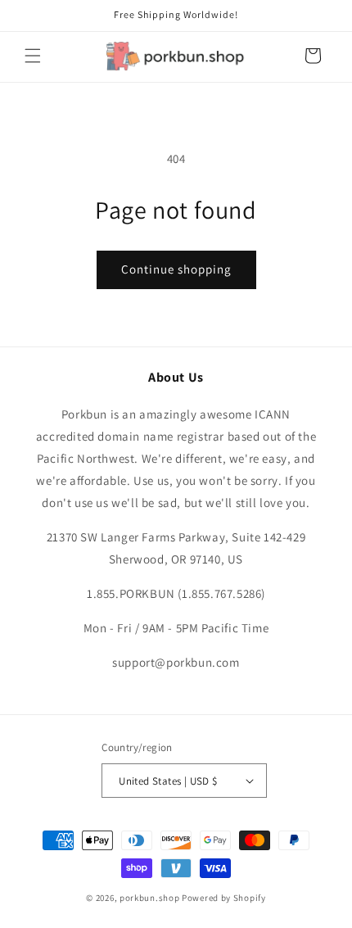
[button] (33, 56)
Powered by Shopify (224, 897)
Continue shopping (176, 269)
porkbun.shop (149, 897)
